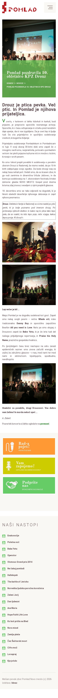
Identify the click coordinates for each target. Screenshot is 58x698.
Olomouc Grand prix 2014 (19, 562)
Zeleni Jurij (13, 595)
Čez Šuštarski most (17, 641)
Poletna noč (13, 542)
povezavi (44, 424)
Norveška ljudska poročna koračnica (25, 588)
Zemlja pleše (13, 634)
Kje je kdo (12, 661)
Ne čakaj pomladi (15, 568)
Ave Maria (12, 608)
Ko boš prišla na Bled (17, 621)
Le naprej (12, 654)
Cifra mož (12, 648)
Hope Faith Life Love (17, 615)
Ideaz (14, 683)
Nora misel (12, 628)
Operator (12, 555)
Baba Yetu (12, 549)
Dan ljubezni (13, 601)
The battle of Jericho (18, 582)
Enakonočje (13, 536)
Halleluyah (12, 575)
